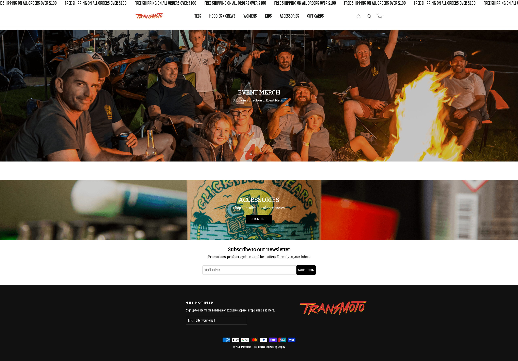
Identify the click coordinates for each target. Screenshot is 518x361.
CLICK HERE (259, 219)
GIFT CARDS (315, 16)
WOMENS (250, 16)
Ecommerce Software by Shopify (269, 346)
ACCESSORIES (289, 16)
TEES (197, 16)
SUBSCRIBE (306, 270)
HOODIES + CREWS (222, 16)
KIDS (268, 16)
